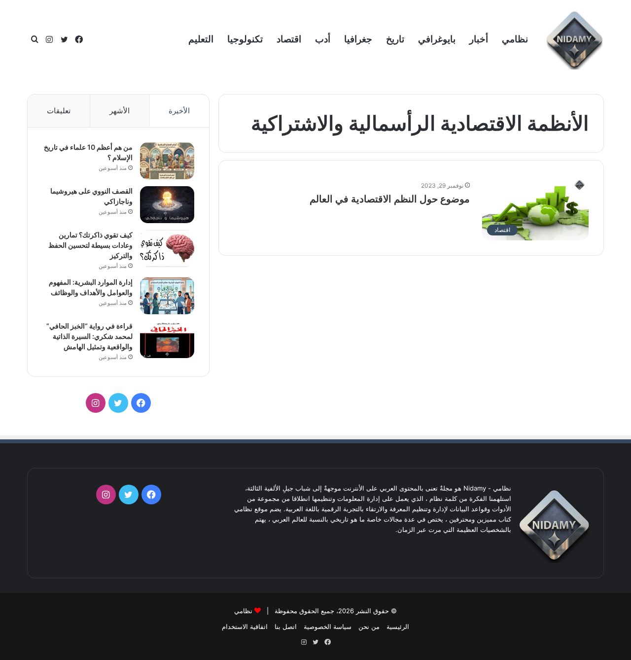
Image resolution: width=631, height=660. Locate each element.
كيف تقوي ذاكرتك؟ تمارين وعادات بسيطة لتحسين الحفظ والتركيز (90, 245)
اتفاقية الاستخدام (245, 626)
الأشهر (119, 110)
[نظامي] (574, 39)
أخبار (478, 39)
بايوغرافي (437, 39)
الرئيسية (397, 626)
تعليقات (58, 110)
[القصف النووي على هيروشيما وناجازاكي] (167, 204)
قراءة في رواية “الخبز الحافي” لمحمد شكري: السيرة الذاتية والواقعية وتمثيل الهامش (89, 336)
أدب (322, 39)
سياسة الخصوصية (327, 626)
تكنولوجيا (245, 39)
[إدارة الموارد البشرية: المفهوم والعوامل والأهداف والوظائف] (167, 295)
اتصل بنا (286, 626)
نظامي (515, 39)
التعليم (200, 39)
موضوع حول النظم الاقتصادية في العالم (390, 199)
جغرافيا (358, 39)
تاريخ (395, 39)
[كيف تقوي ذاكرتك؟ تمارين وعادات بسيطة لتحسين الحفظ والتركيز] (167, 248)
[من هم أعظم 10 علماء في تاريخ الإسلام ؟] (167, 160)
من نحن (369, 626)
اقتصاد (289, 39)
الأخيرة (179, 110)
